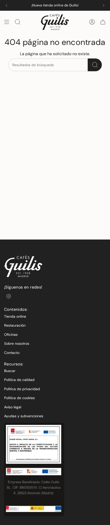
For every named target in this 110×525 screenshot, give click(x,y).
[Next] (103, 5)
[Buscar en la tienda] (95, 64)
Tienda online (15, 316)
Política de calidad (19, 379)
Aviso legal (12, 407)
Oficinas (11, 334)
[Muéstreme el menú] (7, 22)
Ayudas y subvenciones (23, 416)
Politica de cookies (19, 398)
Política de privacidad (22, 389)
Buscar (9, 370)
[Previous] (6, 5)
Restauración (15, 325)
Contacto (11, 352)
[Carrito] (102, 22)
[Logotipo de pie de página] (23, 266)
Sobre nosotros (16, 343)
